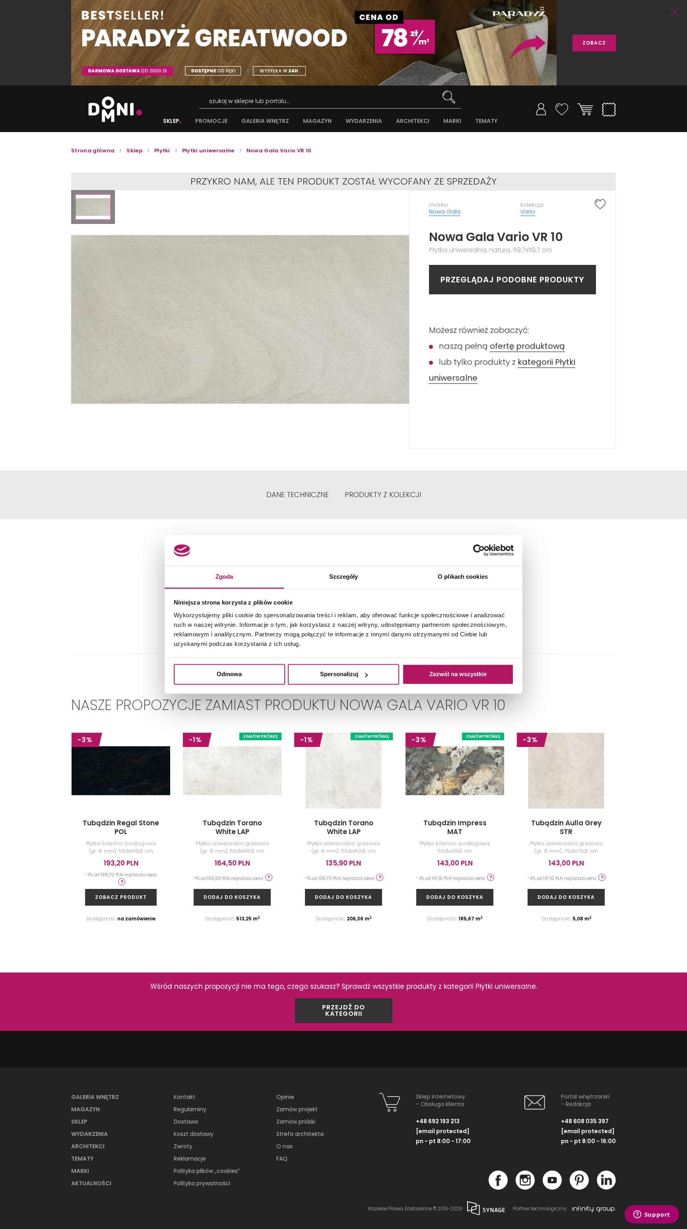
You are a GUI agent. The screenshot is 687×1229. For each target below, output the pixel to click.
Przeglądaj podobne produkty (512, 279)
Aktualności (91, 1183)
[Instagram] (525, 1187)
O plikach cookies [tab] (463, 576)
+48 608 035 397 (585, 1121)
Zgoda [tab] (224, 576)
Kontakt (184, 1097)
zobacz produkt (121, 897)
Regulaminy (190, 1109)
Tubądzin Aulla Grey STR (566, 827)
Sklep (79, 1122)
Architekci (88, 1146)
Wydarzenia (89, 1134)
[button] (93, 207)
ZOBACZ (594, 42)
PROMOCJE (211, 121)
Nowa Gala (444, 212)
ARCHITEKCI (412, 121)
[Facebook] (498, 1187)
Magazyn (85, 1109)
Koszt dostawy (193, 1134)
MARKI (452, 121)
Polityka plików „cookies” (207, 1171)
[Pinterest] (579, 1187)
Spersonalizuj (339, 674)
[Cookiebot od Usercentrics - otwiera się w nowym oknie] (479, 550)
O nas (284, 1146)
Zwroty (183, 1146)
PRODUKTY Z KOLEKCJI (383, 494)
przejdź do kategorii (343, 1010)
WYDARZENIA (363, 121)
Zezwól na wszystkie (458, 674)
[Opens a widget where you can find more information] (651, 1215)
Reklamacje (190, 1159)
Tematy (82, 1159)
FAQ (281, 1159)
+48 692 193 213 (438, 1121)
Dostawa (186, 1122)
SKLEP (171, 121)
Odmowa (229, 674)
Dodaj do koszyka (232, 897)
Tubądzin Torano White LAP (232, 827)
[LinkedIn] (606, 1187)
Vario (527, 212)
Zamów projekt (297, 1109)
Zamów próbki (295, 1122)
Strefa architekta (300, 1134)
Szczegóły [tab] (343, 576)
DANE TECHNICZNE (297, 494)
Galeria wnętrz (95, 1097)
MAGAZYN (317, 121)
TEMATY (486, 121)
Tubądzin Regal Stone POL (121, 827)
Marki (80, 1171)
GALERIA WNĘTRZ (265, 121)
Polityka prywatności (202, 1183)
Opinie (285, 1097)
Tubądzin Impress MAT (455, 827)
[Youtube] (552, 1187)
